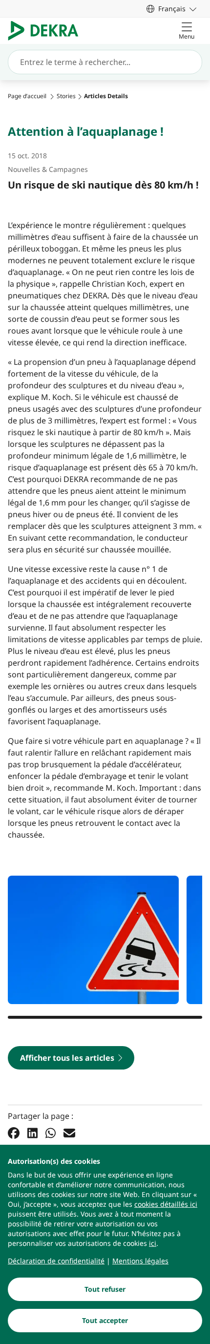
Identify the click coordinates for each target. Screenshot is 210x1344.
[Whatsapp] (50, 1133)
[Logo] (47, 31)
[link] (171, 8)
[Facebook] (14, 1133)
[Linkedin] (32, 1133)
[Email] (69, 1133)
